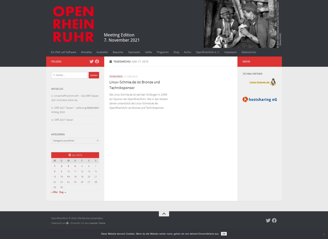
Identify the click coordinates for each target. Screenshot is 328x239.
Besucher (118, 52)
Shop (176, 52)
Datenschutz (249, 52)
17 (68, 176)
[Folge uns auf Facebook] (97, 61)
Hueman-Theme (97, 223)
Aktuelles (86, 52)
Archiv (187, 52)
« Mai (54, 192)
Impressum (230, 52)
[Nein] (323, 234)
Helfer (148, 52)
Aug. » (62, 192)
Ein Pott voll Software (63, 52)
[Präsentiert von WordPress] (67, 223)
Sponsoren (134, 52)
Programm (163, 52)
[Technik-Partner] (260, 86)
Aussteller (102, 52)
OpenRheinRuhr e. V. (208, 52)
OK (224, 233)
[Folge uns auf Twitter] (92, 61)
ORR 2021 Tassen (63, 119)
